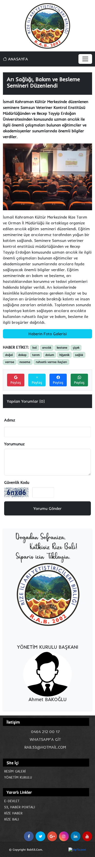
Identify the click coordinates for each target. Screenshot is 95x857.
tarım (36, 355)
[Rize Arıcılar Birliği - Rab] (47, 25)
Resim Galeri (15, 771)
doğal (9, 355)
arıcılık (46, 347)
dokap (22, 355)
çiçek (76, 347)
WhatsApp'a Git (45, 739)
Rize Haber (13, 813)
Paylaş (15, 382)
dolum (49, 355)
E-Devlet (11, 801)
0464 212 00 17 (45, 731)
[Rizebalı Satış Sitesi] (47, 580)
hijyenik (64, 355)
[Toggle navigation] (85, 59)
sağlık (79, 355)
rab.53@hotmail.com (45, 747)
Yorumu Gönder (47, 508)
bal (34, 347)
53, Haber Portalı (19, 807)
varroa (9, 362)
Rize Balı (11, 819)
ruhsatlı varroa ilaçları (51, 362)
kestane (62, 347)
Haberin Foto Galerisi (47, 333)
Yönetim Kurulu (18, 777)
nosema (24, 362)
